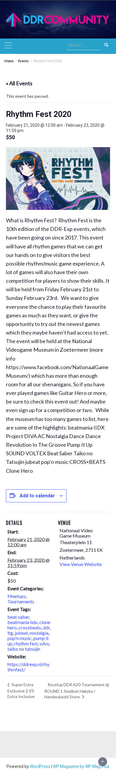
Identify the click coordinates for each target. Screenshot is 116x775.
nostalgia (39, 633)
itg (10, 633)
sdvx (44, 643)
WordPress (40, 766)
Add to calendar (37, 496)
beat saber (18, 617)
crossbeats (29, 627)
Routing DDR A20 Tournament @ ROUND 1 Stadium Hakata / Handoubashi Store (76, 690)
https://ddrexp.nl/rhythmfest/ (28, 666)
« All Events (19, 83)
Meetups (16, 596)
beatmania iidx (22, 622)
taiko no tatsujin (23, 649)
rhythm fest (26, 643)
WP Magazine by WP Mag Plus (81, 766)
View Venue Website (80, 564)
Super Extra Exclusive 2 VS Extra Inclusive (21, 690)
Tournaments (20, 601)
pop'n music (19, 638)
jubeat (21, 633)
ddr (46, 627)
